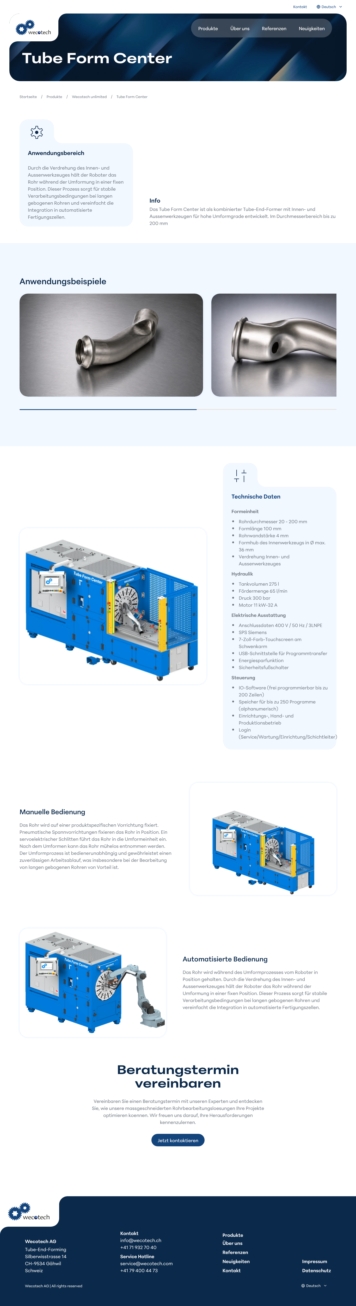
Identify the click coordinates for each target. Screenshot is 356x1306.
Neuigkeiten (312, 28)
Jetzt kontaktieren (178, 1140)
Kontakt (300, 7)
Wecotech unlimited (89, 96)
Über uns (239, 28)
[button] (111, 345)
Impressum (314, 1261)
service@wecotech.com (146, 1263)
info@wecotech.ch (141, 1240)
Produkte (208, 28)
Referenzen (274, 28)
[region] (178, 346)
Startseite (28, 96)
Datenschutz (316, 1270)
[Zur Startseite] (38, 32)
